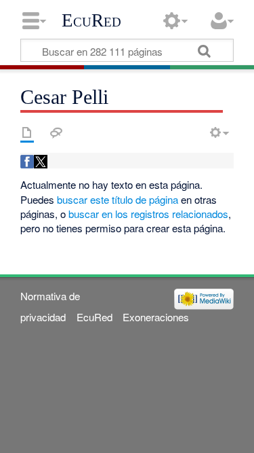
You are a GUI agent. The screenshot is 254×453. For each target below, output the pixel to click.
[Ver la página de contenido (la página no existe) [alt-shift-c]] (27, 132)
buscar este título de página (117, 199)
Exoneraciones (156, 317)
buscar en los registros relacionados (148, 213)
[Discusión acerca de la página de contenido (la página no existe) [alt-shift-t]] (56, 132)
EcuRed (91, 20)
